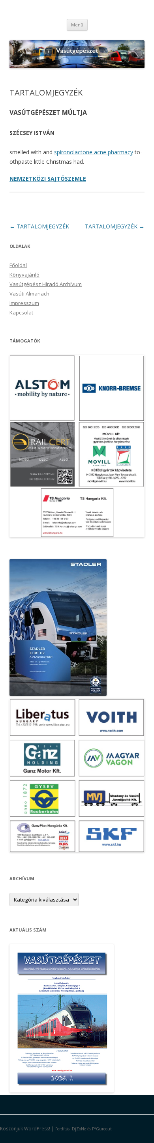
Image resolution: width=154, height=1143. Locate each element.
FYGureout (102, 1129)
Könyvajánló (24, 274)
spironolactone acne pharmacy (93, 152)
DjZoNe (79, 1129)
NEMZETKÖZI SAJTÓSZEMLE (47, 178)
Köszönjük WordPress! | (36, 1128)
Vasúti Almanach (29, 293)
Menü (77, 25)
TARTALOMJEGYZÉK (39, 226)
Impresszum (24, 303)
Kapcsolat (21, 312)
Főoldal (18, 265)
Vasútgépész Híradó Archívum (45, 284)
